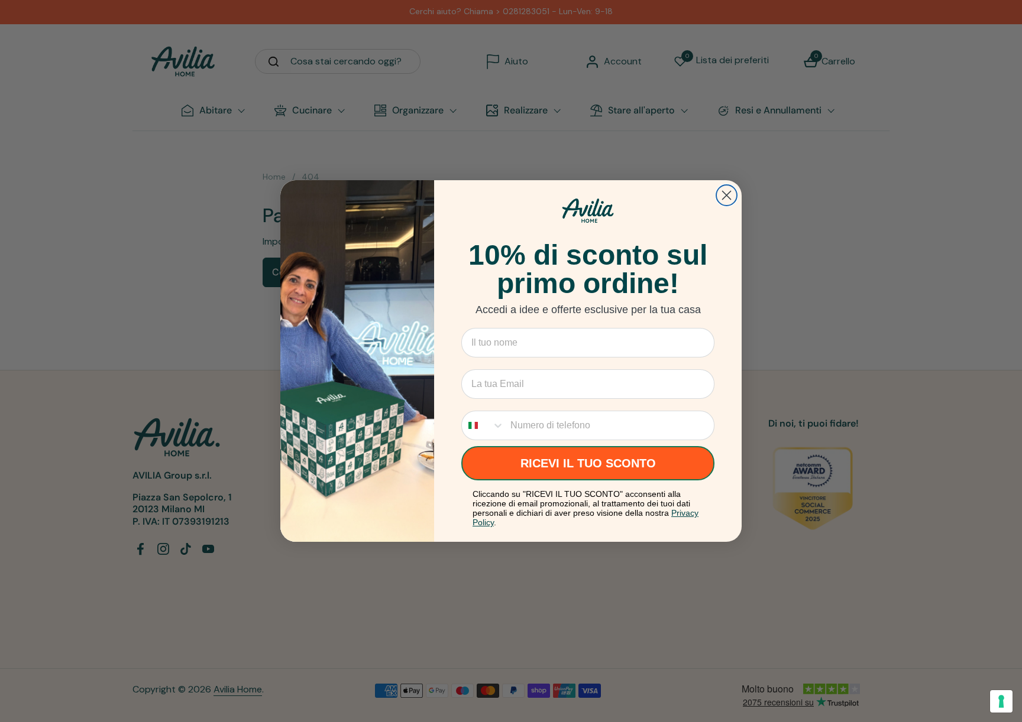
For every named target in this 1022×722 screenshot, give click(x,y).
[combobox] (483, 425)
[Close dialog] (726, 195)
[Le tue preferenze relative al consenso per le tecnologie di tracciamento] (1001, 701)
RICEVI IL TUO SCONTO (588, 463)
